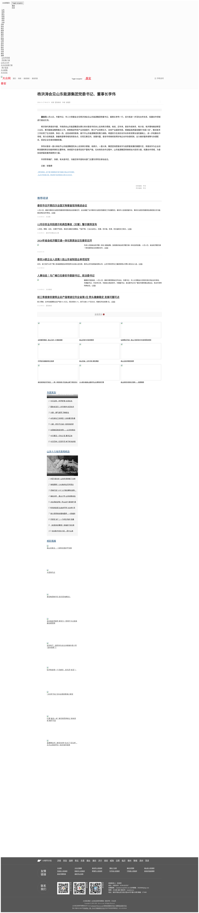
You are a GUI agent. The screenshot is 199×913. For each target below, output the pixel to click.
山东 (3, 10)
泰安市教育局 (61, 874)
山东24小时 (5, 63)
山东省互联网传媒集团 (98, 901)
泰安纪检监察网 (149, 871)
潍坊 (2, 35)
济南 (2, 24)
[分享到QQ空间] (151, 102)
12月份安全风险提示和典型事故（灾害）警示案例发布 (67, 224)
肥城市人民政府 (97, 871)
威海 (2, 30)
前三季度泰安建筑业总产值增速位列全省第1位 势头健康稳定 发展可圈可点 (78, 297)
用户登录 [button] (5, 68)
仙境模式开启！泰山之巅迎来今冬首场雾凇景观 (136, 340)
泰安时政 (35, 78)
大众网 (59, 868)
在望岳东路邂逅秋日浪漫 (46, 361)
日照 (2, 41)
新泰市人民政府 (80, 871)
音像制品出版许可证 (121, 906)
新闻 (19, 78)
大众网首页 (6, 3)
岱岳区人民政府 (62, 871)
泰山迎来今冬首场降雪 (86, 340)
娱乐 (3, 14)
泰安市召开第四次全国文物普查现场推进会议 (62, 205)
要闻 (13, 6)
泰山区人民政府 (149, 868)
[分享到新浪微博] (146, 102)
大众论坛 (4, 73)
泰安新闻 (26, 78)
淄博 (2, 55)
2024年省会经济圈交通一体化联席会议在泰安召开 (64, 240)
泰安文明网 (130, 868)
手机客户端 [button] (6, 60)
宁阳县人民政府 (132, 871)
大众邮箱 (4, 70)
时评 (13, 8)
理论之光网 (113, 868)
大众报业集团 (86, 901)
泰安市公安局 (79, 874)
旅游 (3, 18)
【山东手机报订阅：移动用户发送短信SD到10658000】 (55, 175)
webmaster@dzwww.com (97, 906)
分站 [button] (3, 22)
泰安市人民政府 (97, 868)
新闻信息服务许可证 (109, 906)
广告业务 (113, 901)
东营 (2, 51)
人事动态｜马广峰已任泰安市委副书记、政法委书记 (66, 275)
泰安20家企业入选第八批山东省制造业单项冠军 (63, 259)
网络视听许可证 (100, 908)
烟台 (2, 32)
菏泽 (2, 49)
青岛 (2, 26)
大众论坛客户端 (6, 65)
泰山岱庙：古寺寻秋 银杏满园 (89, 361)
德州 (2, 45)
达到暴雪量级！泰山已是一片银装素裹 (50, 340)
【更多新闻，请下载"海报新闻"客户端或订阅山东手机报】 (56, 172)
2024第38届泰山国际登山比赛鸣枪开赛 (91, 382)
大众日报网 (78, 868)
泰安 (2, 53)
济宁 (2, 37)
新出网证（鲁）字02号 (89, 908)
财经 (3, 16)
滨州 (2, 43)
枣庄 (2, 28)
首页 (14, 78)
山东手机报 (6, 58)
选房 (3, 20)
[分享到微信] (141, 102)
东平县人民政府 (114, 871)
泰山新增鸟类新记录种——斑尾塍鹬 (132, 382)
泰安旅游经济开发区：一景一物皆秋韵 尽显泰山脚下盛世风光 (57, 382)
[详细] (53, 213)
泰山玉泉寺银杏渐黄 (127, 361)
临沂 (2, 47)
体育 (3, 12)
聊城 (2, 39)
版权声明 (107, 901)
